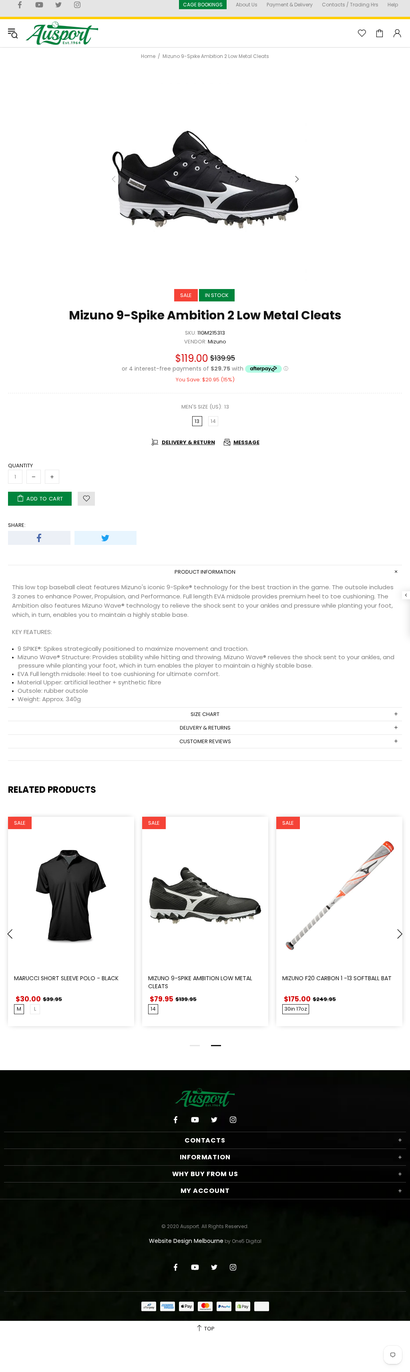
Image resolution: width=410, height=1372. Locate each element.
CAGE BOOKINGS (203, 4)
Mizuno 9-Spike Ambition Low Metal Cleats (200, 982)
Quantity (20, 465)
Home (148, 56)
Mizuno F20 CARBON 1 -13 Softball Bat (337, 978)
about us (246, 4)
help (393, 4)
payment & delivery (290, 4)
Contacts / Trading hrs (350, 4)
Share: (17, 525)
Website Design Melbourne (186, 1241)
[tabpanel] (71, 927)
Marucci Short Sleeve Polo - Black (66, 978)
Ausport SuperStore (62, 33)
